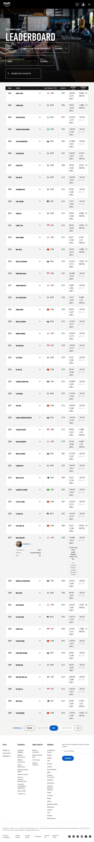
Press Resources (21, 766)
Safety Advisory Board (23, 770)
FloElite (49, 815)
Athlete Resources (21, 756)
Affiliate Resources (21, 761)
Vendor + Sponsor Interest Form (22, 779)
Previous (29, 728)
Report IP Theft (56, 836)
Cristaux (50, 795)
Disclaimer (38, 836)
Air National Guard (51, 751)
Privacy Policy (17, 836)
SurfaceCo (50, 783)
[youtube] (82, 836)
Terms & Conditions (6, 836)
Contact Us (21, 794)
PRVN (49, 792)
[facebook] (69, 836)
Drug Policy (7, 753)
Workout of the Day (37, 756)
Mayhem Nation (52, 804)
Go (78, 728)
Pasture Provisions (50, 776)
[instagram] (78, 836)
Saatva (49, 767)
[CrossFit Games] (7, 4)
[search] (77, 4)
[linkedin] (86, 836)
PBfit (48, 772)
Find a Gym (36, 760)
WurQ (49, 801)
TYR (48, 813)
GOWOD (50, 780)
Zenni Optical (51, 769)
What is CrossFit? (35, 751)
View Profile (26, 544)
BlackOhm (50, 807)
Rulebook (6, 750)
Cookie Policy (27, 836)
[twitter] (73, 836)
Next (53, 728)
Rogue (49, 755)
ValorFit (49, 810)
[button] (89, 4)
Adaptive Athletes (21, 751)
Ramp (49, 798)
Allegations (6, 756)
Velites (49, 758)
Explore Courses (35, 764)
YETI (48, 761)
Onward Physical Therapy (50, 788)
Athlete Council (23, 774)
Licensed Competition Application (22, 786)
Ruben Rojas (51, 818)
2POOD (49, 764)
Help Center (22, 791)
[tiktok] (90, 836)
